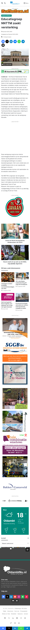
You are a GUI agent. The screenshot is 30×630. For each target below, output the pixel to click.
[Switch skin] (5, 4)
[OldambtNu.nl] (15, 3)
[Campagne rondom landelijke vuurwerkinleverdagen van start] (7, 277)
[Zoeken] (2, 4)
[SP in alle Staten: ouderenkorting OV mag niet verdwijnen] (22, 276)
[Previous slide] (2, 500)
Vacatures (20, 613)
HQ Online (24, 608)
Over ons (16, 611)
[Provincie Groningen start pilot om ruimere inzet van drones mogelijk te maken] (22, 297)
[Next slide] (27, 500)
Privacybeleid (23, 611)
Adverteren (10, 611)
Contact (26, 613)
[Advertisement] (15, 138)
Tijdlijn (4, 611)
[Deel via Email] (3, 45)
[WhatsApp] (19, 41)
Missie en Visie (6, 613)
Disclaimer (13, 613)
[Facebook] (3, 41)
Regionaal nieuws (6, 15)
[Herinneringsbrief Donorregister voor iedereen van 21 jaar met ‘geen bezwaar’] (7, 296)
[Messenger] (15, 41)
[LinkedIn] (11, 41)
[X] (7, 41)
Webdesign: (18, 608)
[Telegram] (23, 41)
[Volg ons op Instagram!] (27, 549)
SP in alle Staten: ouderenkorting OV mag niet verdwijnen (21, 283)
